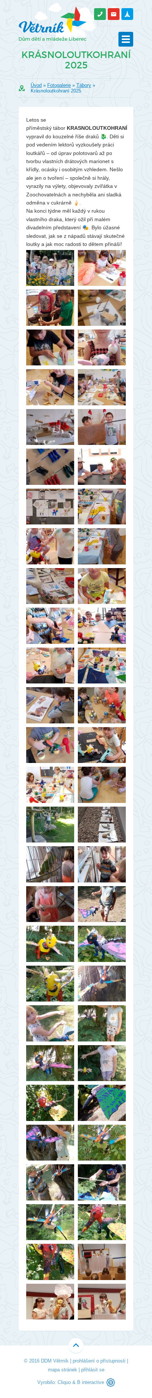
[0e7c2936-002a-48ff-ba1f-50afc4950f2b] (102, 904)
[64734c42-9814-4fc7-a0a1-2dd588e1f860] (102, 984)
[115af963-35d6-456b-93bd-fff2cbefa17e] (102, 785)
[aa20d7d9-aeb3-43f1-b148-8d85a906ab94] (102, 1063)
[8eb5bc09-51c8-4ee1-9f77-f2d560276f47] (102, 1182)
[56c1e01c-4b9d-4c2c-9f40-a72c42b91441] (50, 1143)
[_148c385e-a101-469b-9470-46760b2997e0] (102, 387)
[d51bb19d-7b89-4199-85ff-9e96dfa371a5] (50, 1302)
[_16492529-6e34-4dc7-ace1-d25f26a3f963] (102, 666)
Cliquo (64, 1382)
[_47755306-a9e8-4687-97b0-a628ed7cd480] (50, 705)
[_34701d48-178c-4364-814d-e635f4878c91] (50, 387)
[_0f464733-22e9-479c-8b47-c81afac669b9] (102, 268)
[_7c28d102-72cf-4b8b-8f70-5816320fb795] (50, 467)
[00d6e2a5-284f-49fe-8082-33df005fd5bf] (102, 1023)
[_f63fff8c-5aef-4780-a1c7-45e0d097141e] (50, 785)
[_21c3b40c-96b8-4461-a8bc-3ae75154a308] (50, 546)
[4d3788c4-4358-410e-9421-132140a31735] (50, 1103)
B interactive (90, 1382)
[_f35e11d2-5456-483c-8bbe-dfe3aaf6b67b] (102, 864)
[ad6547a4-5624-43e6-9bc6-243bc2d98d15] (50, 1222)
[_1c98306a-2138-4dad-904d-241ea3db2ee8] (102, 348)
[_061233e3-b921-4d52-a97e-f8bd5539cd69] (50, 666)
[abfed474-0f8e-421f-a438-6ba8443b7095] (102, 1143)
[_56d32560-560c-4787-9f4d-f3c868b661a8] (50, 427)
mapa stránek (62, 1369)
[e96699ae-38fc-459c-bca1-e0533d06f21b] (50, 1262)
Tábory (83, 85)
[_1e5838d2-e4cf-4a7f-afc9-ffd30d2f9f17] (50, 308)
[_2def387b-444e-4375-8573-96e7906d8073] (102, 546)
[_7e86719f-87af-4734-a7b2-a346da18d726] (50, 507)
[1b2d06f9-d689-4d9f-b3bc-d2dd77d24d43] (50, 268)
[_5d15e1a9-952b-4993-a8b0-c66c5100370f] (50, 825)
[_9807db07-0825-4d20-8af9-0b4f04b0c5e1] (102, 586)
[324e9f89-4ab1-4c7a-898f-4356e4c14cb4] (50, 944)
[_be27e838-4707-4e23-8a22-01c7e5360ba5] (102, 705)
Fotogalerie (59, 85)
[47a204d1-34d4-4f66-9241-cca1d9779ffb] (102, 1302)
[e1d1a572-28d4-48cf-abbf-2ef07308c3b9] (102, 1222)
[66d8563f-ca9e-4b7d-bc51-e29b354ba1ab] (102, 1103)
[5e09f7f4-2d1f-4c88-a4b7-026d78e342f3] (50, 1182)
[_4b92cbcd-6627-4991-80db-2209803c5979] (102, 308)
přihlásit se (92, 1369)
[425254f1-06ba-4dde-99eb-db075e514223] (50, 1063)
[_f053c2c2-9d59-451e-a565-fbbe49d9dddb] (102, 745)
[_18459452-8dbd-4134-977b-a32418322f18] (50, 904)
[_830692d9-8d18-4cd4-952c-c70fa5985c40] (102, 825)
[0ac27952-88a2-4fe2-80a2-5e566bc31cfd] (102, 944)
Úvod (36, 85)
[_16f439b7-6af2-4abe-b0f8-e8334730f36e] (102, 507)
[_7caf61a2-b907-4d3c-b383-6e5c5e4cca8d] (102, 467)
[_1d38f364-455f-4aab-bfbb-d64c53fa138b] (102, 626)
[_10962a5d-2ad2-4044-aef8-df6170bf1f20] (50, 626)
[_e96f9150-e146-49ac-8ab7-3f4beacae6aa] (50, 745)
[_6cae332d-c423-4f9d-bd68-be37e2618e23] (102, 427)
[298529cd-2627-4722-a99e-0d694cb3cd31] (50, 1023)
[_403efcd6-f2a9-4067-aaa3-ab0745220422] (50, 864)
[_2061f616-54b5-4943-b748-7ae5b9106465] (50, 586)
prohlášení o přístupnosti (99, 1361)
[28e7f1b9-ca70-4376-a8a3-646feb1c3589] (102, 1262)
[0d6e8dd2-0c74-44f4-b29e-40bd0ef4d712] (50, 984)
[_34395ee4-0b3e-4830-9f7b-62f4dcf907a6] (50, 348)
